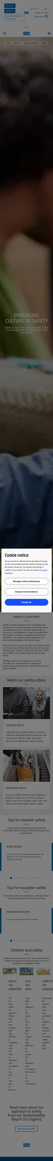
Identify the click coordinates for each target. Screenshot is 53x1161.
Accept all (26, 602)
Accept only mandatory (26, 591)
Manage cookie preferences (26, 581)
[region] (26, 581)
